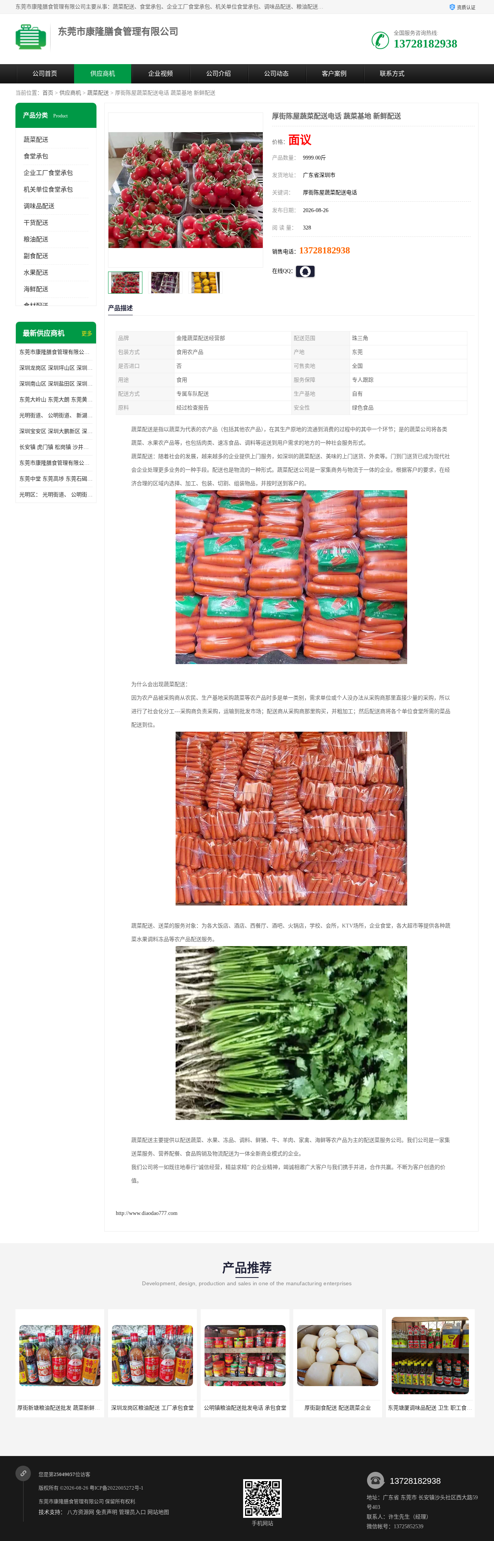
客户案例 (334, 73)
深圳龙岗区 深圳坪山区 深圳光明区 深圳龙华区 (56, 368)
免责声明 (106, 1512)
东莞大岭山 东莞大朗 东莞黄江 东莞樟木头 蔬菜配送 (56, 400)
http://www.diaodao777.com (147, 1213)
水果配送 (36, 272)
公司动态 (276, 73)
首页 (47, 93)
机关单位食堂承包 (48, 189)
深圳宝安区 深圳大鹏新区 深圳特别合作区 (56, 431)
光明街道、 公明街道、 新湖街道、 (56, 415)
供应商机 (102, 73)
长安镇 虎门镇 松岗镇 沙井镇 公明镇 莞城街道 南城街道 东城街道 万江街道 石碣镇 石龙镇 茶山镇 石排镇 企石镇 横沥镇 (56, 447)
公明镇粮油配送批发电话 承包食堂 (152, 1408)
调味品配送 (39, 206)
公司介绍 (218, 73)
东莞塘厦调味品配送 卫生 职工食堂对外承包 (348, 1408)
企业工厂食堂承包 (48, 173)
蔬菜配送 (98, 93)
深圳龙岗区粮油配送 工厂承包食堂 (60, 1408)
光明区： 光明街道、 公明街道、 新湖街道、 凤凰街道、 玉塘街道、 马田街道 (56, 495)
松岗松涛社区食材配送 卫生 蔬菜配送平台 (438, 1408)
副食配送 (36, 256)
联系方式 (392, 73)
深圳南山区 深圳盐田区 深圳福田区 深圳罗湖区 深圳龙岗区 (56, 384)
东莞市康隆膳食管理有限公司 (71, 1501)
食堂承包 (36, 156)
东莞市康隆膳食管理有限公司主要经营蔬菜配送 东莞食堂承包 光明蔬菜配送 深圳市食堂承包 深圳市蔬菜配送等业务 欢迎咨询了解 (56, 352)
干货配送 (36, 222)
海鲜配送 (36, 289)
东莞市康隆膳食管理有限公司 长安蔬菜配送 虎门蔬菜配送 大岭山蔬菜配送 (56, 463)
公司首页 (44, 73)
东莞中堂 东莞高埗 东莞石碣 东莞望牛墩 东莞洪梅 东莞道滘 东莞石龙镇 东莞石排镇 (56, 479)
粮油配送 (36, 239)
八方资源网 (80, 1512)
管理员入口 (132, 1512)
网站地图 (158, 1512)
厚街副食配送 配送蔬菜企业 (245, 1408)
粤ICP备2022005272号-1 (117, 1488)
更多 (86, 333)
